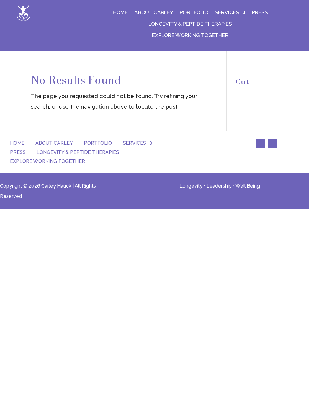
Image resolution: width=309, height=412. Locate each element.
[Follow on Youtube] (260, 143)
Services (227, 12)
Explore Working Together (190, 35)
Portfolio (194, 12)
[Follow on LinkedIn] (272, 143)
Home (120, 12)
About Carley (153, 12)
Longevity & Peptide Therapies (190, 24)
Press (260, 12)
